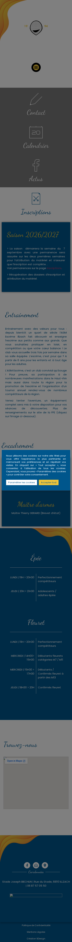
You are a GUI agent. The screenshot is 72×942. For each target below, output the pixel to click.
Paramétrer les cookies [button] (21, 482)
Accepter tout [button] (48, 482)
